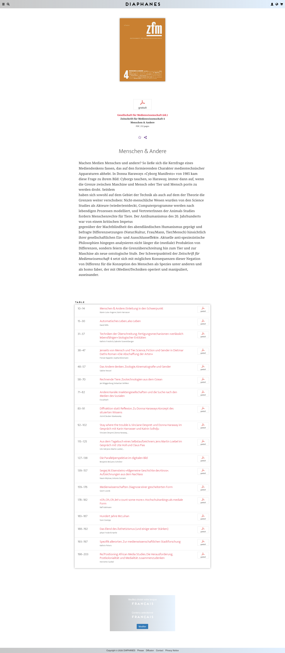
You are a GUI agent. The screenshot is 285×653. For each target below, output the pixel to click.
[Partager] (145, 137)
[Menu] (3, 4)
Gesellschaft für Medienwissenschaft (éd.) (142, 115)
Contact (159, 650)
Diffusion (150, 650)
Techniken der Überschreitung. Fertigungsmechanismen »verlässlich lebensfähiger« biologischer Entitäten (141, 335)
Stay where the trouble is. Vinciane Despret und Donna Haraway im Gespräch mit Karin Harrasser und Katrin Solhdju (141, 426)
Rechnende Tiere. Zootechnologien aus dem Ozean (131, 379)
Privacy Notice (172, 650)
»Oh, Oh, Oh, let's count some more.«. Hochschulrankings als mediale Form (141, 501)
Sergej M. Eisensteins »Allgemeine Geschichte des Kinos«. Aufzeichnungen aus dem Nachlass (134, 472)
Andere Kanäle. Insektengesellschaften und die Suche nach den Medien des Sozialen (138, 394)
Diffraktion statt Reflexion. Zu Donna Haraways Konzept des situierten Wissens (137, 410)
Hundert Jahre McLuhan (114, 516)
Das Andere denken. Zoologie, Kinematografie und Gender (135, 366)
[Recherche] (8, 4)
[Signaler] (139, 137)
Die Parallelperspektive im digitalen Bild (124, 458)
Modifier (142, 626)
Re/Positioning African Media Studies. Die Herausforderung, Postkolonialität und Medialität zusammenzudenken (136, 556)
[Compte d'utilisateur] (272, 4)
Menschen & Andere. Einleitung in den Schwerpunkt (131, 308)
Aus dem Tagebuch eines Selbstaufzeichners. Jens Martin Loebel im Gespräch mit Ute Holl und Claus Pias (141, 443)
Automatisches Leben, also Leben (120, 321)
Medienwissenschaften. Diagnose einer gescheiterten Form (136, 487)
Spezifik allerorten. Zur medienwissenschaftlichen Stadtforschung (140, 541)
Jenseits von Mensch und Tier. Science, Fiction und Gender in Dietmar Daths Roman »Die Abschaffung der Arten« (141, 352)
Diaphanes (142, 4)
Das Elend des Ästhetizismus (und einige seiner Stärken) (134, 528)
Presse (140, 650)
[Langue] (277, 4)
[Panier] (281, 4)
